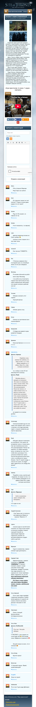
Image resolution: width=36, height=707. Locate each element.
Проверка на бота (12, 167)
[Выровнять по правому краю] (22, 142)
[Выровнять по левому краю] (16, 142)
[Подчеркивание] (13, 142)
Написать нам (10, 702)
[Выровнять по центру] (19, 142)
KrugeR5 (13, 674)
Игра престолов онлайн (15, 11)
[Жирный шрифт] (8, 142)
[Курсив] (10, 142)
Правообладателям (12, 705)
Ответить (14, 193)
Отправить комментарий (18, 179)
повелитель (14, 352)
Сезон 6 (25, 11)
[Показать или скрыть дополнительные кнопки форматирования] (25, 142)
